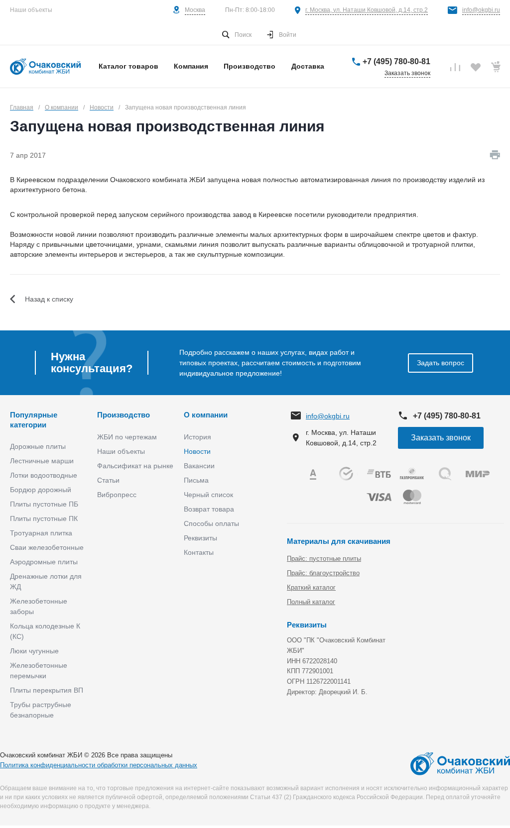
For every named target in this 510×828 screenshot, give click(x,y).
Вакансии (199, 466)
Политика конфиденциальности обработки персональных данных (98, 765)
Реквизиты (200, 538)
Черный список (208, 495)
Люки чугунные (34, 651)
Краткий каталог (311, 587)
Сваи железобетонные (47, 547)
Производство (123, 415)
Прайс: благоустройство (323, 573)
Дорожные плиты (38, 446)
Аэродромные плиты (44, 562)
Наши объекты (31, 9)
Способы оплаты (211, 523)
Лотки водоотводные (43, 475)
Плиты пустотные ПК (44, 518)
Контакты (199, 552)
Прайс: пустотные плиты (324, 558)
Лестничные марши (42, 461)
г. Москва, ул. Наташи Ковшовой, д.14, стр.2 (366, 9)
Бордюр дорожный (40, 490)
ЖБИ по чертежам (127, 437)
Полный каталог (311, 602)
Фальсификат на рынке (135, 466)
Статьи (108, 480)
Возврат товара (209, 509)
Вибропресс (116, 495)
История (197, 437)
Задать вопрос (440, 363)
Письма (196, 480)
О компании (206, 415)
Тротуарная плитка (41, 533)
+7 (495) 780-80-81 (396, 61)
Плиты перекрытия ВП (46, 690)
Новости (197, 451)
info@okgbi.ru (481, 9)
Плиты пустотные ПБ (44, 504)
